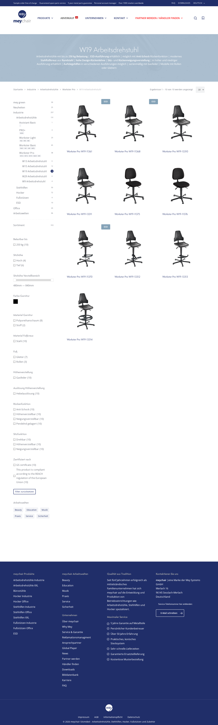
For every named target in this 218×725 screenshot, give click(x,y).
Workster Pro (68, 89)
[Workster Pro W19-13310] (181, 123)
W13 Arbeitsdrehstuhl (34, 161)
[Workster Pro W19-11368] (133, 123)
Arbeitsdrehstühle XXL (25, 585)
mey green (19, 102)
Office (16, 208)
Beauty (18, 509)
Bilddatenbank (70, 674)
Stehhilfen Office (22, 612)
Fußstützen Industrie (24, 623)
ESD (18, 202)
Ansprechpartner (71, 642)
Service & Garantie (72, 632)
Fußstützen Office (23, 628)
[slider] (14, 280)
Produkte (44, 18)
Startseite (18, 89)
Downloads (68, 669)
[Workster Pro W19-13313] (181, 248)
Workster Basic (27, 145)
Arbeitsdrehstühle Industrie (28, 580)
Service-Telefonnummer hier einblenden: (175, 604)
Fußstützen (22, 197)
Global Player (69, 648)
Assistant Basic (27, 122)
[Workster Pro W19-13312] (133, 248)
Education (32, 509)
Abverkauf (69, 18)
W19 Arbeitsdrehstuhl (34, 171)
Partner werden (71, 658)
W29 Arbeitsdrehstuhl (34, 176)
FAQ (64, 685)
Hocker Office (20, 601)
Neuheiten (19, 107)
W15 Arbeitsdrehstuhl (34, 166)
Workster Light (27, 137)
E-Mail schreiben (169, 613)
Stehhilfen (22, 187)
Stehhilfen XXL (21, 617)
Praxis (18, 516)
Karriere (66, 680)
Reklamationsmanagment (76, 637)
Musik (45, 509)
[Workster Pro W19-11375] (133, 186)
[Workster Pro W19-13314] (86, 311)
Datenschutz (134, 717)
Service (29, 516)
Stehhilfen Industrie (24, 606)
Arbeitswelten (21, 213)
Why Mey (67, 626)
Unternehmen (94, 18)
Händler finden (70, 664)
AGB (96, 717)
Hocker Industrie (22, 596)
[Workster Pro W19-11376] (181, 186)
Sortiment (19, 225)
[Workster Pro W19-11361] (86, 123)
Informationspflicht (113, 717)
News (65, 653)
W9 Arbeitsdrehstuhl (33, 181)
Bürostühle (19, 590)
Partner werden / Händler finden (157, 18)
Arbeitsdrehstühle (49, 89)
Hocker (20, 192)
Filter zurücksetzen (24, 491)
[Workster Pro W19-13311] (86, 186)
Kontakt (119, 18)
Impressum (83, 717)
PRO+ (22, 130)
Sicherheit (43, 516)
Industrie (31, 89)
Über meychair (70, 621)
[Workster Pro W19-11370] (86, 248)
